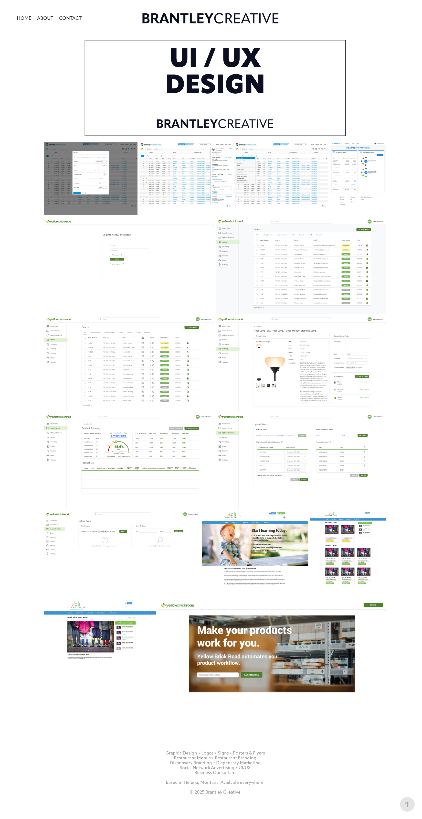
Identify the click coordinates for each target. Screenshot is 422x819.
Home (24, 18)
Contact (70, 18)
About (45, 18)
